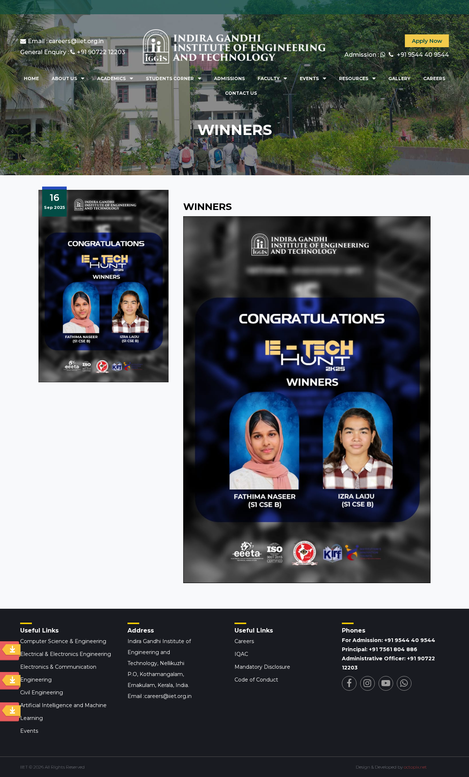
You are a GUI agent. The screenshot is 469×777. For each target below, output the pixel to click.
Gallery (399, 78)
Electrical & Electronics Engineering (65, 654)
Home (31, 78)
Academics (111, 78)
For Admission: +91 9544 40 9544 (388, 640)
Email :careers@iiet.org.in (160, 696)
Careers (434, 78)
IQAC (241, 654)
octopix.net (415, 767)
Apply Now (427, 40)
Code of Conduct (256, 679)
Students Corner (170, 78)
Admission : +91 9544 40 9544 (396, 54)
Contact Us (241, 93)
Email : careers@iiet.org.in (66, 41)
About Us (64, 78)
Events (309, 78)
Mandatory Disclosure (262, 667)
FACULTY (269, 78)
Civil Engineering (41, 692)
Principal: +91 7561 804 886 (379, 649)
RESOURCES (353, 78)
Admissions (229, 78)
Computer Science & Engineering (63, 641)
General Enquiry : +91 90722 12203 (72, 52)
